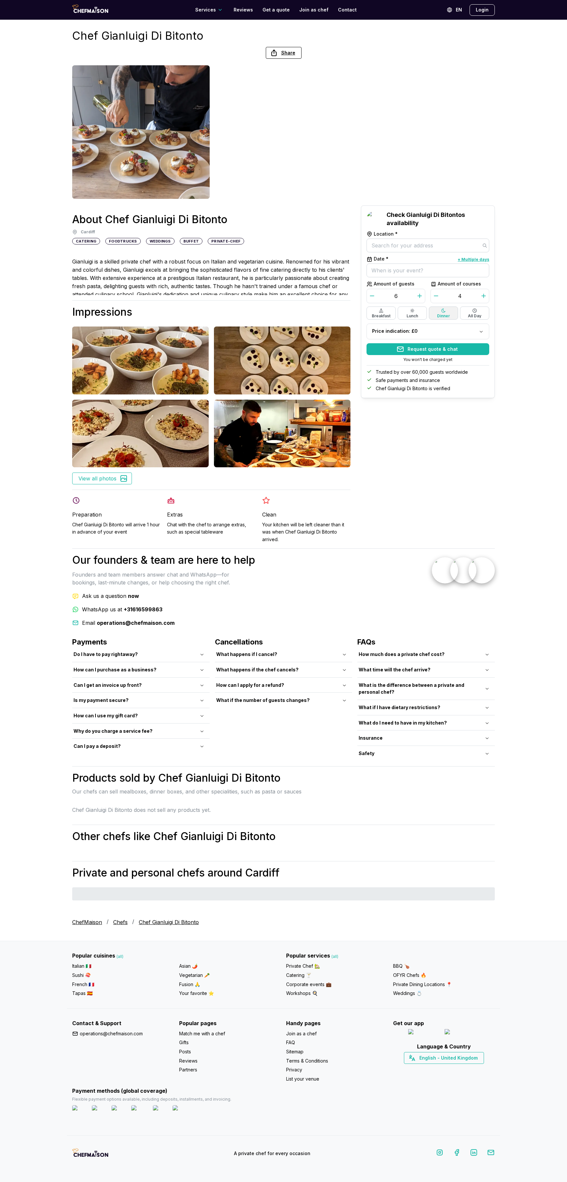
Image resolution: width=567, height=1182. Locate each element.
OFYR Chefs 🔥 (409, 975)
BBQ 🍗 (401, 966)
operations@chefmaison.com (111, 1033)
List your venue (302, 1079)
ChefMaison (87, 922)
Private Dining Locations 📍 (422, 984)
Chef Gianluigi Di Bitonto (169, 922)
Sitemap (295, 1051)
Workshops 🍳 (302, 993)
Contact (347, 9)
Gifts (184, 1042)
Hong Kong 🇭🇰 (461, 1069)
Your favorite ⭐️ (196, 993)
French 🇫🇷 (83, 984)
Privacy (294, 1069)
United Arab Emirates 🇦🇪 (448, 1069)
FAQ (290, 1042)
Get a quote (276, 9)
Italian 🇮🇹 (81, 966)
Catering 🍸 (298, 975)
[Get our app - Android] (462, 1033)
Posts (185, 1051)
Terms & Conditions (307, 1061)
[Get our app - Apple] (423, 1033)
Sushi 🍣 (81, 975)
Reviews (243, 9)
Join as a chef (301, 1033)
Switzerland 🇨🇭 (430, 1069)
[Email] (491, 1154)
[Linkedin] (474, 1154)
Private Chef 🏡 (303, 966)
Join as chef (313, 9)
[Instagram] (440, 1154)
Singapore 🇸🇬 (465, 1069)
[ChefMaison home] (90, 1154)
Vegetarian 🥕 (194, 975)
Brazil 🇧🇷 (457, 1069)
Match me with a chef (202, 1033)
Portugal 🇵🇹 (423, 1069)
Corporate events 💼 (308, 984)
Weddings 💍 (407, 993)
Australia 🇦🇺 (454, 1069)
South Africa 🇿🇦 (442, 1069)
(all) (119, 956)
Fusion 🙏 (189, 984)
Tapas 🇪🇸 (82, 993)
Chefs (120, 922)
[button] (284, 53)
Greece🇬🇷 (426, 1069)
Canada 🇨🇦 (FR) (437, 1069)
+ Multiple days (473, 259)
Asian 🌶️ (188, 966)
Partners (188, 1069)
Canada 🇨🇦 (433, 1069)
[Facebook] (457, 1154)
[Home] (90, 9)
